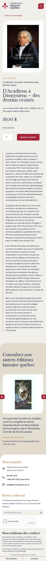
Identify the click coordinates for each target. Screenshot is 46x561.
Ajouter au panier (28, 137)
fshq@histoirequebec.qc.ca (18, 485)
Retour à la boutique (13, 15)
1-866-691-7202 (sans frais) (18, 479)
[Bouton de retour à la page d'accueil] (12, 6)
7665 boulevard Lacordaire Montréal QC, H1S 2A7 (17, 469)
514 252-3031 (12, 476)
